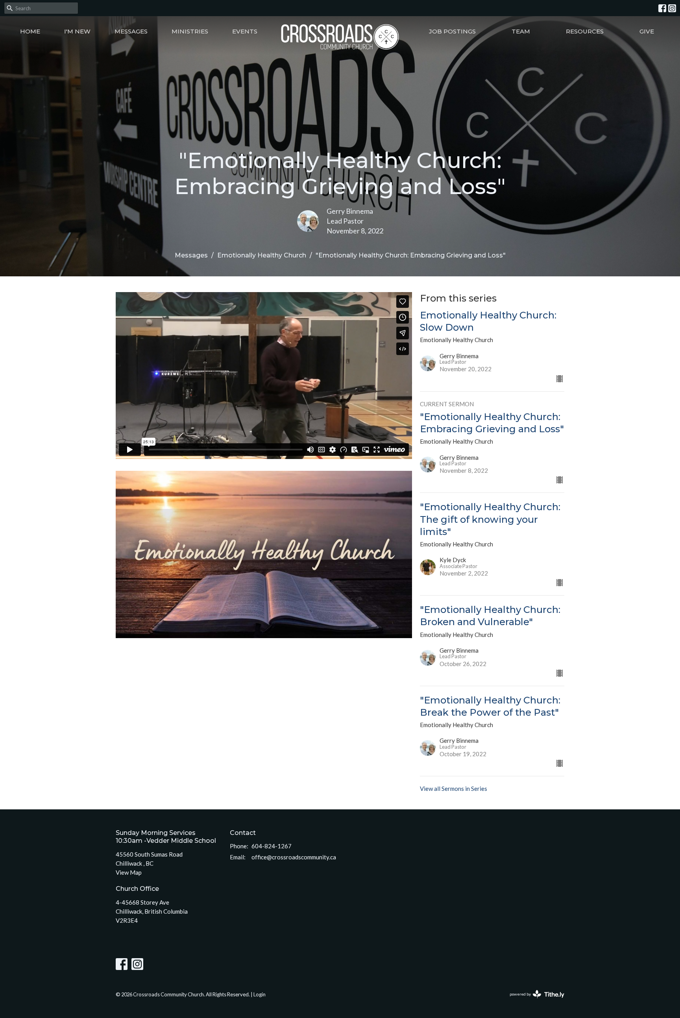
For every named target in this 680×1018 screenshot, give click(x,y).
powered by (533, 1001)
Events (244, 31)
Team (521, 31)
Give (646, 31)
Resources (585, 31)
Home (30, 31)
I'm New (77, 31)
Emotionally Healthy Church (261, 255)
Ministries (190, 31)
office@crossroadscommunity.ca (293, 857)
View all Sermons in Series (453, 788)
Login (259, 994)
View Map (129, 872)
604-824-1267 (271, 846)
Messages (131, 31)
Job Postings (452, 31)
